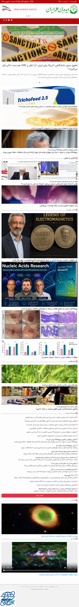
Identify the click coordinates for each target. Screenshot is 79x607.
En (59, 1)
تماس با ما (73, 1)
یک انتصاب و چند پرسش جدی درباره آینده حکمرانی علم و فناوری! (47, 458)
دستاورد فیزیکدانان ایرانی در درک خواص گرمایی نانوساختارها (55, 490)
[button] (42, 83)
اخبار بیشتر (39, 495)
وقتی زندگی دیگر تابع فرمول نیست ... (56, 408)
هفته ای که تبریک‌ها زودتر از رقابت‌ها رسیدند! (49, 182)
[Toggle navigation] (74, 21)
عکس (73, 500)
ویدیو (73, 538)
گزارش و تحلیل (69, 158)
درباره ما (64, 1)
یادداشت (72, 361)
